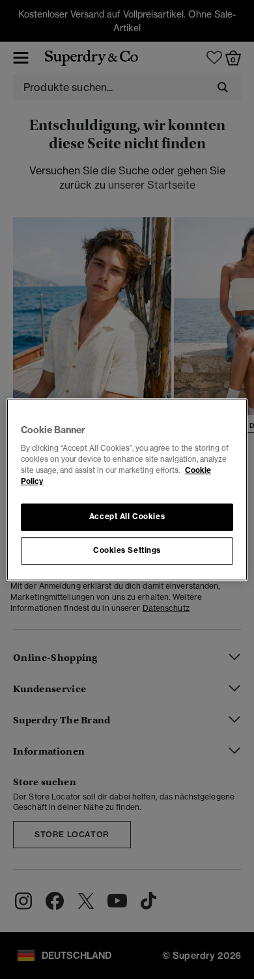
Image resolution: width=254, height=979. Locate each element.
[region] (127, 490)
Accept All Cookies (127, 517)
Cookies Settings (127, 550)
